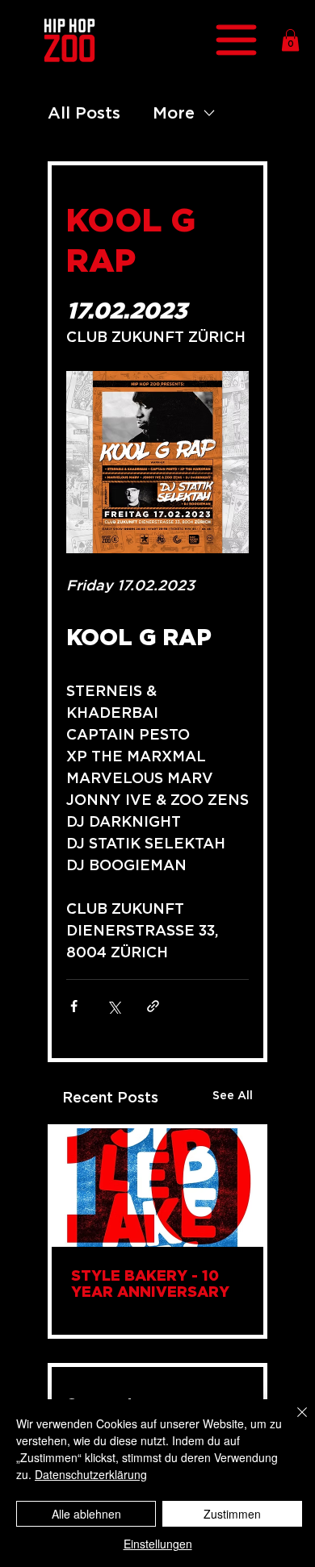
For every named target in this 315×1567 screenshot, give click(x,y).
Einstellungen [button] (158, 1544)
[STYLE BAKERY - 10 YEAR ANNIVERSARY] (157, 1187)
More (174, 112)
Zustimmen (232, 1514)
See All (232, 1095)
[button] (290, 40)
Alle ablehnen (86, 1514)
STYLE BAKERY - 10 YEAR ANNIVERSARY (150, 1283)
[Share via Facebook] (74, 1006)
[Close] (292, 1421)
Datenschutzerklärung (91, 1474)
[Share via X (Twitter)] (113, 1006)
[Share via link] (153, 1006)
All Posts (84, 112)
